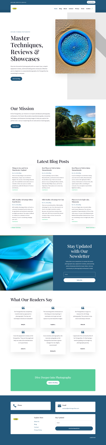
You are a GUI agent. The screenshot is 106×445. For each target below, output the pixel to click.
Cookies (88, 8)
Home (55, 8)
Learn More (16, 126)
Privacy (77, 8)
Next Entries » (90, 227)
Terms (82, 8)
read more (15, 190)
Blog (60, 8)
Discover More (91, 2)
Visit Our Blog (16, 78)
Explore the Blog (53, 382)
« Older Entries (16, 227)
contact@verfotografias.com (70, 408)
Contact (71, 8)
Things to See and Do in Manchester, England (20, 169)
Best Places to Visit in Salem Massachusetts (51, 169)
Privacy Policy (38, 430)
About (65, 8)
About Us (36, 421)
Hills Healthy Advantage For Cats (53, 200)
